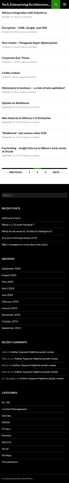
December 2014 (11, 314)
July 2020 (7, 294)
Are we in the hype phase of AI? (19, 237)
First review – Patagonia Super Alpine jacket (29, 42)
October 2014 (10, 321)
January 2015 (9, 308)
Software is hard (11, 218)
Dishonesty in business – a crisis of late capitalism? (33, 88)
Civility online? (11, 72)
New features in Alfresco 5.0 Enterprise (26, 118)
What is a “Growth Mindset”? (18, 224)
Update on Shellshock (15, 103)
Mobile (6, 422)
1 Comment (26, 16)
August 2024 (9, 275)
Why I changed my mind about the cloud (24, 244)
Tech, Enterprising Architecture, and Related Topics (26, 4)
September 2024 (11, 268)
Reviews (6, 435)
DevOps (6, 415)
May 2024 (7, 281)
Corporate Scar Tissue (15, 57)
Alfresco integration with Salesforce (24, 12)
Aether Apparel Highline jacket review (32, 351)
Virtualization (10, 461)
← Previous (14, 172)
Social (5, 448)
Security (6, 442)
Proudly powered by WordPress (17, 478)
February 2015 (10, 301)
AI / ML (6, 402)
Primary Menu (64, 4)
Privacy (6, 428)
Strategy (6, 455)
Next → (58, 172)
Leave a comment (29, 31)
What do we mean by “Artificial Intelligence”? (27, 231)
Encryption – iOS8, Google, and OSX (24, 27)
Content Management (14, 409)
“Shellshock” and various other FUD (24, 133)
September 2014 (11, 327)
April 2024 (8, 288)
